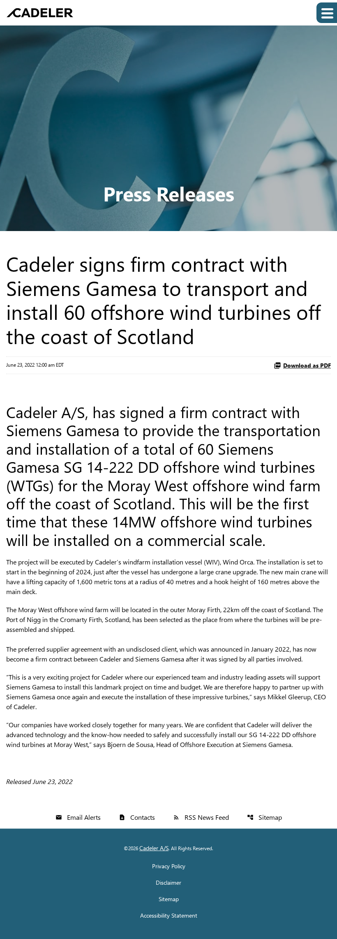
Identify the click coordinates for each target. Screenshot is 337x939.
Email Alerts (78, 817)
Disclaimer (168, 883)
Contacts (137, 817)
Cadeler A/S (153, 848)
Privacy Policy (168, 866)
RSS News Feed (201, 817)
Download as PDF (307, 365)
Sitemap (264, 817)
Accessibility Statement (168, 915)
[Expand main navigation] (326, 12)
